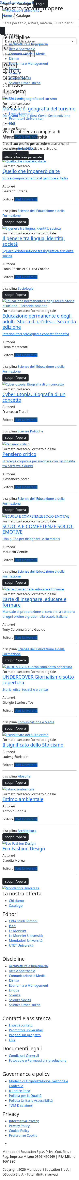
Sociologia (25, 288)
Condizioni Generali (24, 1055)
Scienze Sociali (20, 78)
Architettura (27, 830)
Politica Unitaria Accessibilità (31, 1100)
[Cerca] (2, 31)
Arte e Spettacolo (22, 49)
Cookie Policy (19, 1130)
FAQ (12, 123)
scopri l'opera (15, 222)
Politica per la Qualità (25, 1095)
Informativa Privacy (24, 1121)
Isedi (12, 926)
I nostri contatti (21, 113)
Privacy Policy (19, 1126)
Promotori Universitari (26, 118)
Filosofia (24, 776)
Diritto (14, 58)
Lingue (14, 68)
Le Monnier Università (26, 935)
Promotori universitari (26, 1030)
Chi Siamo (16, 98)
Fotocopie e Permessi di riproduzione (37, 1060)
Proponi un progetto (25, 1035)
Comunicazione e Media (27, 54)
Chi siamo (16, 900)
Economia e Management (28, 63)
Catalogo (16, 905)
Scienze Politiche (30, 431)
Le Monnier (17, 931)
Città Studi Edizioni (23, 921)
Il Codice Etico (19, 1091)
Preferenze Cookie (23, 1135)
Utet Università (25, 199)
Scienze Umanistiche (25, 83)
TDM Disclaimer (21, 1105)
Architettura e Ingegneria (28, 44)
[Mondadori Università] (20, 888)
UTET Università (21, 945)
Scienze (14, 73)
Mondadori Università (26, 940)
